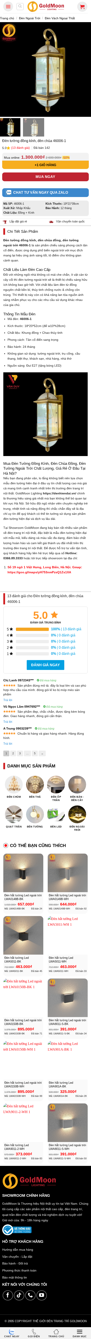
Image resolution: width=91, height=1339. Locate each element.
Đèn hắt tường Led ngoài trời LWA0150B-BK (23, 1022)
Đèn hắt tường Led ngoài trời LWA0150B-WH (23, 1084)
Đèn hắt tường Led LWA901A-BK (61, 1084)
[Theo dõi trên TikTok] (19, 1295)
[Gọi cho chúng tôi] (30, 1295)
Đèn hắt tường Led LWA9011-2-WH (16, 1147)
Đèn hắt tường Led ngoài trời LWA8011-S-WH (67, 1147)
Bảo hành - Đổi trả (15, 1263)
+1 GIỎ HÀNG (45, 165)
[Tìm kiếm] (20, 6)
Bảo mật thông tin (14, 1277)
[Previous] (5, 69)
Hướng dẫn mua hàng (17, 1249)
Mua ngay (45, 177)
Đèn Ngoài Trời (29, 18)
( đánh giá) (21, 147)
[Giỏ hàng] (82, 7)
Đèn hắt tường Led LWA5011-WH (61, 959)
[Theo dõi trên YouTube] (41, 1295)
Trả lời (7, 700)
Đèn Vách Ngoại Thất (60, 18)
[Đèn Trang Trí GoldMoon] (45, 6)
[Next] (86, 69)
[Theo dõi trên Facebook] (8, 1295)
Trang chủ (7, 18)
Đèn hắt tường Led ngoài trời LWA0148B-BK (23, 897)
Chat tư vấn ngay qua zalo (40, 192)
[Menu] (8, 6)
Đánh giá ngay (45, 665)
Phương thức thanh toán (19, 1270)
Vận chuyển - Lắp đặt (17, 1256)
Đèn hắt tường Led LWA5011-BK (16, 959)
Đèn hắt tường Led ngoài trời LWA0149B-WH (67, 897)
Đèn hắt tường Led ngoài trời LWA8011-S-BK (67, 1022)
